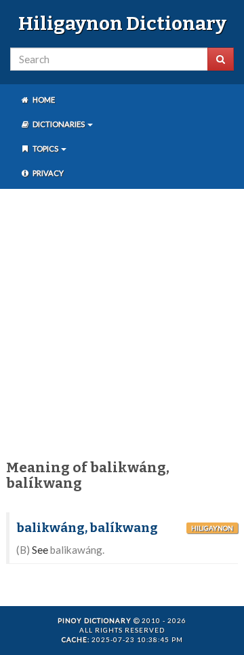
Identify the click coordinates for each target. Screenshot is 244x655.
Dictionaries (58, 124)
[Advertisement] (122, 321)
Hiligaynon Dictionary (122, 23)
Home (43, 99)
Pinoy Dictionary (94, 620)
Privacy (47, 173)
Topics (45, 148)
